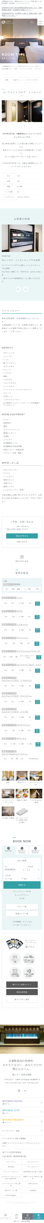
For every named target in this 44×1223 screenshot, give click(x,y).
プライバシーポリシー (11, 1172)
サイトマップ (11, 1162)
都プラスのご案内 (22, 999)
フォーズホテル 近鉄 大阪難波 (14, 1138)
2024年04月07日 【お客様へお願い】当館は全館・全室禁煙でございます (22, 14)
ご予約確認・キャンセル (22, 922)
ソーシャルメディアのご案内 (11, 1184)
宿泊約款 (11, 1167)
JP (32, 22)
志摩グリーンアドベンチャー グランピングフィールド (21, 1144)
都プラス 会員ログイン (22, 985)
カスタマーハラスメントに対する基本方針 (11, 1177)
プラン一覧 (22, 906)
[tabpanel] (22, 111)
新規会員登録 (22, 992)
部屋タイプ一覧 (22, 914)
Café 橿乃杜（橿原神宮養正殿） (14, 1156)
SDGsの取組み (11, 1195)
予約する (37, 603)
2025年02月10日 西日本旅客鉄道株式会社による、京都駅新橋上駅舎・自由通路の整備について (22, 9)
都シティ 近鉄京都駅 (22, 1221)
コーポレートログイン (22, 925)
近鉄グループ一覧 (11, 1190)
